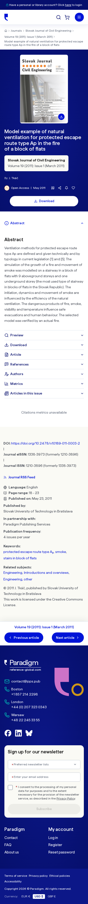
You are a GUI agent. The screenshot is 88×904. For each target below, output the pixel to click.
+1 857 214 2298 (24, 694)
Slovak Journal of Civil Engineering (48, 30)
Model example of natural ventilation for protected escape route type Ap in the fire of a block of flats (43, 43)
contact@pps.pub (25, 681)
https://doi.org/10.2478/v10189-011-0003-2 (45, 443)
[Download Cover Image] (61, 117)
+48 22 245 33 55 (25, 720)
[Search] (58, 17)
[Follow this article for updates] (67, 188)
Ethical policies (59, 876)
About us (11, 852)
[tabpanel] (44, 279)
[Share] (60, 188)
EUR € (26, 896)
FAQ (7, 845)
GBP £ (52, 896)
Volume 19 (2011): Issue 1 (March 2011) (28, 37)
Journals (16, 30)
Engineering (12, 573)
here (68, 5)
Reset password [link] (61, 852)
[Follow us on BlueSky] (29, 733)
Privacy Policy (65, 798)
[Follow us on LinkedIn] (18, 733)
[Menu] (79, 17)
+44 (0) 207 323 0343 (29, 707)
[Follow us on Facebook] (7, 733)
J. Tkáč (13, 178)
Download (46, 201)
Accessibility (13, 881)
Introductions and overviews (46, 573)
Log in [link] (53, 838)
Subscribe (44, 809)
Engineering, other (17, 579)
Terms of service (15, 876)
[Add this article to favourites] (73, 188)
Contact (11, 838)
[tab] (44, 223)
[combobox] (44, 764)
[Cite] (53, 188)
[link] (25, 665)
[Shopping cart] (67, 17)
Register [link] (55, 845)
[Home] (6, 17)
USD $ (38, 896)
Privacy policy (38, 876)
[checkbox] (10, 787)
